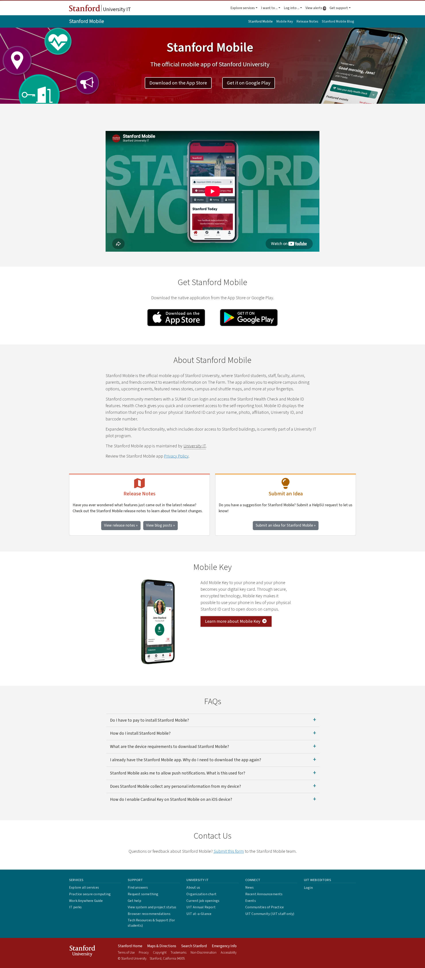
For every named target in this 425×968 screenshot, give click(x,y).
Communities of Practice (264, 907)
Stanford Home (130, 946)
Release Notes (307, 21)
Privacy (144, 952)
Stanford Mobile (86, 21)
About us (193, 887)
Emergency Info (224, 946)
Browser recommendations (149, 913)
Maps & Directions (161, 946)
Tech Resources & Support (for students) (151, 923)
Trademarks (178, 952)
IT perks (75, 907)
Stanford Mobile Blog (338, 21)
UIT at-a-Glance (198, 913)
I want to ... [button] (269, 8)
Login (308, 887)
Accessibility (229, 952)
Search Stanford (194, 946)
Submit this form (229, 851)
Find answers (138, 887)
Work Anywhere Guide (86, 900)
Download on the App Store (178, 82)
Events (250, 900)
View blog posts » (160, 525)
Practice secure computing (90, 894)
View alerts (316, 8)
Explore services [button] (242, 8)
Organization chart (201, 894)
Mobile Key (284, 21)
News (249, 887)
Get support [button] (339, 8)
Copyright (159, 952)
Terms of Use (126, 952)
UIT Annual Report (200, 907)
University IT (116, 9)
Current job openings (202, 900)
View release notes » (121, 525)
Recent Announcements (264, 894)
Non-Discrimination (203, 952)
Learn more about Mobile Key (232, 621)
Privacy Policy (176, 456)
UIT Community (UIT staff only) (269, 913)
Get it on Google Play (248, 82)
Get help (134, 900)
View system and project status (152, 907)
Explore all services (84, 887)
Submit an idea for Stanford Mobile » (286, 525)
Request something (143, 894)
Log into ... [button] (291, 8)
